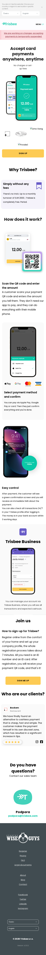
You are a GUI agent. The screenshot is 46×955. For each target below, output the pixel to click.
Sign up (23, 153)
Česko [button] (6, 13)
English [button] (26, 13)
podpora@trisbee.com (23, 815)
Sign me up (23, 680)
